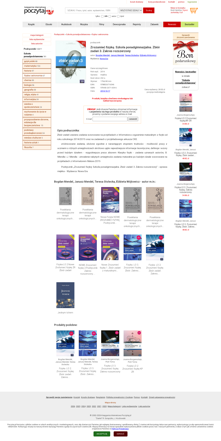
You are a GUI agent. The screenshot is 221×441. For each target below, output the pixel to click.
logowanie (192, 2)
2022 (94, 406)
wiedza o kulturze (32, 138)
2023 (89, 406)
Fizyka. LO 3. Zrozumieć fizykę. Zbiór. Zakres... (132, 267)
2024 (83, 406)
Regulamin (100, 397)
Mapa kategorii (114, 406)
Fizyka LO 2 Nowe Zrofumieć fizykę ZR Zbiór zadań (65, 267)
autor (114, 16)
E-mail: (89, 119)
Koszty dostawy (88, 397)
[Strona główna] (39, 14)
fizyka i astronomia (33, 75)
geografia (28, 90)
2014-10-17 (105, 91)
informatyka (30, 99)
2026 (73, 406)
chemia (27, 80)
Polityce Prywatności (120, 429)
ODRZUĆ (120, 434)
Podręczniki (30, 49)
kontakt (171, 2)
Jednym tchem (65, 312)
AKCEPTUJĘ (102, 434)
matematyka (30, 66)
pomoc (181, 2)
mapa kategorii (36, 35)
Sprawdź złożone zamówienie (186, 36)
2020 (104, 406)
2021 (99, 406)
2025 (78, 406)
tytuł (122, 16)
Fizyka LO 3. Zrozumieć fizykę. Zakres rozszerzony (110, 368)
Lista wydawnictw (129, 406)
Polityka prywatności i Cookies (119, 397)
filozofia (28, 147)
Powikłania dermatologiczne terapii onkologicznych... (65, 214)
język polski (29, 61)
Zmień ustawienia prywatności (162, 397)
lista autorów (37, 43)
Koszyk (77, 397)
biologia (28, 85)
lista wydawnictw (36, 39)
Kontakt (144, 397)
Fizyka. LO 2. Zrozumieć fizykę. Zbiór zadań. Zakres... (155, 269)
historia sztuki (30, 142)
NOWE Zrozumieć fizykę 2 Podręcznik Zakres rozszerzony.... (87, 269)
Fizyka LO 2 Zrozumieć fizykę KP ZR (132, 369)
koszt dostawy (136, 2)
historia (27, 71)
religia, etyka (30, 94)
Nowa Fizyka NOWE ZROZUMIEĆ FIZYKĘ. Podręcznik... (110, 220)
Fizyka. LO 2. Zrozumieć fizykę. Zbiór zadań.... (186, 154)
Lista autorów (144, 406)
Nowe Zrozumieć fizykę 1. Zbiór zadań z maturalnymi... (110, 267)
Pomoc (137, 397)
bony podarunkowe (156, 2)
